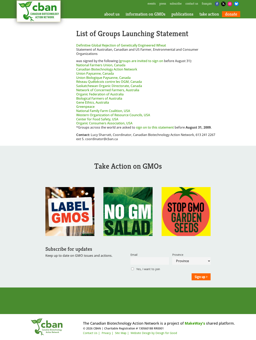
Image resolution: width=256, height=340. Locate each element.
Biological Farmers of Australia (99, 98)
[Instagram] (230, 4)
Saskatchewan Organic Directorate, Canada (109, 86)
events (152, 4)
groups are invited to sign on (142, 61)
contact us (191, 4)
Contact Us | (91, 333)
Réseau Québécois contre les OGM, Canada (109, 81)
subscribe (176, 4)
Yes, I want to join (147, 269)
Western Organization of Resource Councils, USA (113, 115)
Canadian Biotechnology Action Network (106, 69)
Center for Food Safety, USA (97, 119)
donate (231, 14)
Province (177, 255)
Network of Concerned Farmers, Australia (107, 90)
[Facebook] (217, 4)
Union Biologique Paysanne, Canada (103, 77)
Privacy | (107, 333)
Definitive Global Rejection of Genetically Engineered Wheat (121, 45)
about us (112, 14)
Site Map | (122, 333)
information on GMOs (145, 14)
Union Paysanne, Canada (95, 73)
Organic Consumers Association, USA (104, 123)
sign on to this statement (155, 127)
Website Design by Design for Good (154, 333)
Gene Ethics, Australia (92, 102)
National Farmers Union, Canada (100, 65)
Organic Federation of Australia (100, 94)
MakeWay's (195, 323)
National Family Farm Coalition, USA (103, 111)
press (162, 4)
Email (133, 255)
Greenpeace (85, 106)
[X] (223, 4)
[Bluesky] (236, 4)
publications (182, 14)
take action (209, 14)
